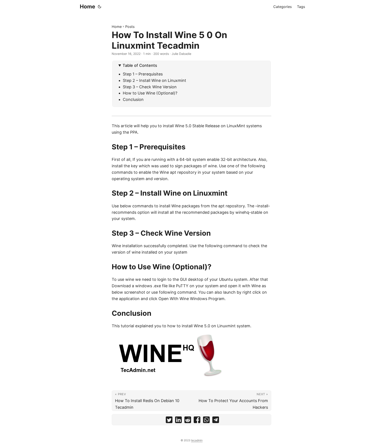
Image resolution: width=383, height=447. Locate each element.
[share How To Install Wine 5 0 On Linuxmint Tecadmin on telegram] (215, 420)
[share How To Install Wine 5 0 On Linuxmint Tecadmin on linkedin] (178, 420)
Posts (130, 26)
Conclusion (133, 99)
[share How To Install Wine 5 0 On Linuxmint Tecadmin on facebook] (197, 420)
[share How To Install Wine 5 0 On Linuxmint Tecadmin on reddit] (187, 420)
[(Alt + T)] (99, 6)
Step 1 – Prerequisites (143, 74)
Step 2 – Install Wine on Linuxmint (154, 80)
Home (87, 6)
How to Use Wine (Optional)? (150, 93)
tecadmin (197, 440)
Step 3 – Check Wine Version (150, 87)
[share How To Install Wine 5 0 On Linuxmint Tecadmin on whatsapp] (206, 420)
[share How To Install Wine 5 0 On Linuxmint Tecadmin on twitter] (169, 420)
